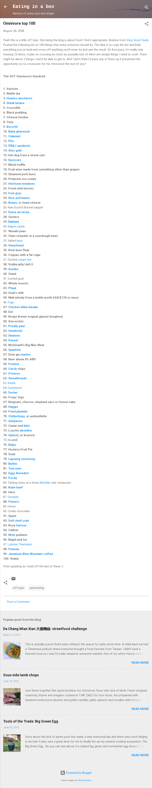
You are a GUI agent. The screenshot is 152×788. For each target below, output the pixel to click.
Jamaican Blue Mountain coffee (30, 554)
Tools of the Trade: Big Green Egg (30, 721)
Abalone (14, 335)
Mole (11, 535)
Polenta (13, 549)
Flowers (13, 501)
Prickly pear (16, 326)
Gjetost (13, 435)
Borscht (12, 127)
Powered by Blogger (78, 773)
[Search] (146, 8)
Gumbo (13, 269)
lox (25, 539)
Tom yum (14, 468)
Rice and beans (19, 198)
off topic (18, 588)
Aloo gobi (15, 150)
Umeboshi (15, 331)
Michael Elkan (84, 780)
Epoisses (14, 160)
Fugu (11, 302)
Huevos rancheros (19, 98)
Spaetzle (14, 350)
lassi (20, 240)
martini (25, 354)
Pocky (12, 478)
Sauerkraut (16, 245)
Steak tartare (16, 103)
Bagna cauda (16, 226)
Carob (12, 369)
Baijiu (12, 445)
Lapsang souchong (21, 459)
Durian (12, 392)
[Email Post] (13, 580)
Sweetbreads (17, 378)
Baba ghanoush (19, 131)
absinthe (26, 430)
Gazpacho (15, 421)
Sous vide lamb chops (21, 675)
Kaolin (12, 383)
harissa (21, 525)
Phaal (12, 288)
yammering (36, 588)
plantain (22, 411)
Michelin (45, 482)
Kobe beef (15, 487)
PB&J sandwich (19, 146)
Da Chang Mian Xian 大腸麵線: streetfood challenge (45, 629)
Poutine (13, 364)
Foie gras (14, 193)
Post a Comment (18, 602)
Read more (140, 662)
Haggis (13, 407)
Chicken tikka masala (23, 307)
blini (27, 426)
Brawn (12, 202)
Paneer (13, 340)
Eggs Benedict (18, 473)
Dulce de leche (18, 212)
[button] (146, 24)
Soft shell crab (18, 520)
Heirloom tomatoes (21, 183)
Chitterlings (16, 416)
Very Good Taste (138, 40)
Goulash (13, 497)
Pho (11, 141)
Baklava (13, 221)
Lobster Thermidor (20, 544)
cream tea (24, 259)
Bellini (12, 463)
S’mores (14, 373)
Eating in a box (33, 6)
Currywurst (15, 388)
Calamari (14, 136)
